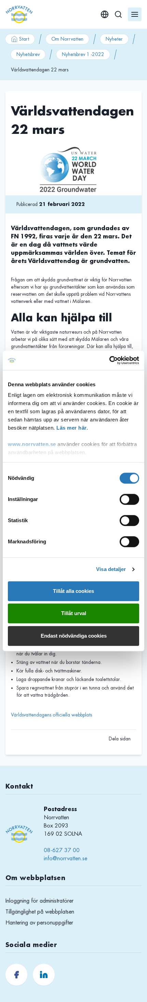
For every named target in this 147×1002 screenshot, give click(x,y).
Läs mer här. (72, 428)
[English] (104, 14)
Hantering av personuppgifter (39, 923)
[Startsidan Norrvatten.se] (19, 14)
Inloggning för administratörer (39, 901)
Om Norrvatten (67, 39)
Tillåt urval (73, 613)
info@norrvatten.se (65, 858)
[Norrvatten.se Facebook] (16, 975)
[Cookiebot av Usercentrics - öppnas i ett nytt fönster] (109, 360)
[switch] (129, 499)
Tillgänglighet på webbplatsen (39, 912)
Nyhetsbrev (28, 54)
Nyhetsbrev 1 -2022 (83, 54)
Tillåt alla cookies (73, 591)
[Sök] (118, 14)
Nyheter (114, 39)
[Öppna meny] (135, 14)
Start (24, 39)
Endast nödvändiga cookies (74, 636)
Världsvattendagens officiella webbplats (51, 714)
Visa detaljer (111, 569)
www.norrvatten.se (32, 444)
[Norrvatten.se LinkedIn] (44, 975)
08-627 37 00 (62, 850)
